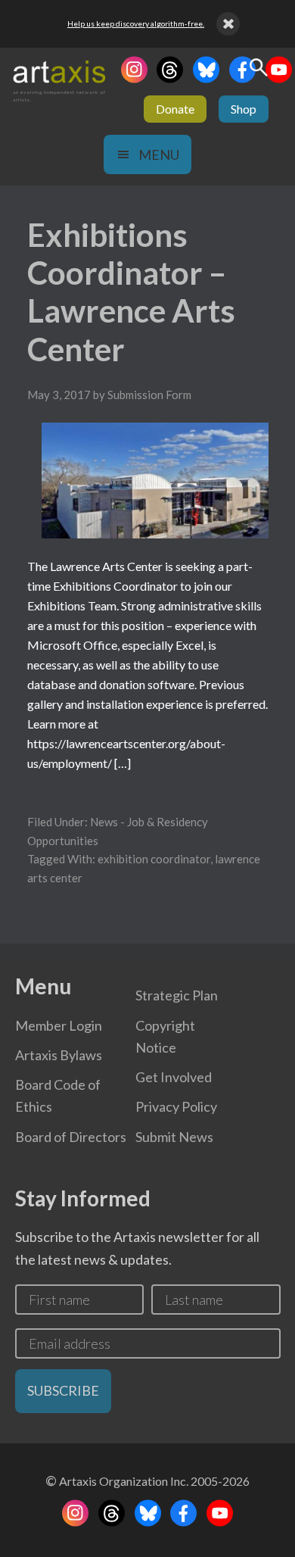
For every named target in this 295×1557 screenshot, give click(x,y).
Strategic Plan (176, 995)
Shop (243, 108)
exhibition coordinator (154, 859)
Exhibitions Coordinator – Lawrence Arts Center (131, 292)
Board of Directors (70, 1136)
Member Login (58, 1025)
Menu (158, 154)
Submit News (174, 1136)
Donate (175, 108)
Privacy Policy (176, 1106)
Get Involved (173, 1077)
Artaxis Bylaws (58, 1055)
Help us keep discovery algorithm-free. (135, 23)
